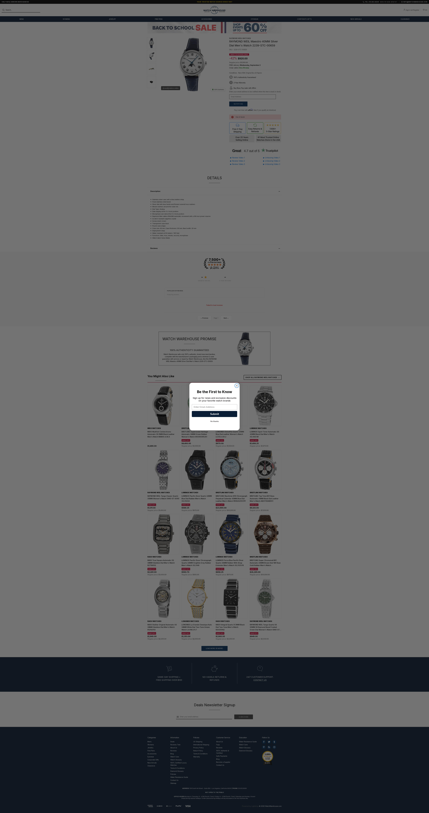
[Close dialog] (237, 386)
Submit (214, 414)
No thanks (214, 421)
